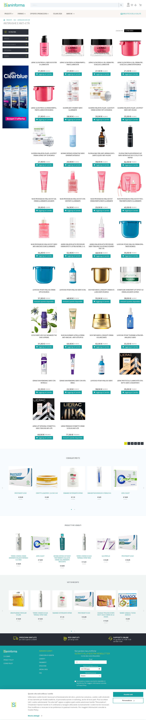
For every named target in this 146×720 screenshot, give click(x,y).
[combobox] (76, 5)
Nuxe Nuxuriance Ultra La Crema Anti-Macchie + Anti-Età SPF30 (72, 336)
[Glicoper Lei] (106, 543)
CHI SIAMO (7, 656)
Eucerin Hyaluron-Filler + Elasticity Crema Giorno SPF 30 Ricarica (101, 109)
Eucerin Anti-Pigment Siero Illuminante (72, 109)
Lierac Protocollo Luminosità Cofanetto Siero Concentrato (130, 382)
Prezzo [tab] (6, 39)
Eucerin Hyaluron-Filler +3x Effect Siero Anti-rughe (130, 109)
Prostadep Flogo (21, 493)
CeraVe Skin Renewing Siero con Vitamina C (73, 382)
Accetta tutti (128, 694)
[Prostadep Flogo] (21, 478)
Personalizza (127, 700)
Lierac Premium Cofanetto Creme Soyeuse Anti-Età (73, 427)
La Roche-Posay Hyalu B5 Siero (102, 381)
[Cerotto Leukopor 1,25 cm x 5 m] (47, 478)
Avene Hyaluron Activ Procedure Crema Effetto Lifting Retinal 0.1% (73, 245)
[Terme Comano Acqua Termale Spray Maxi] (84, 543)
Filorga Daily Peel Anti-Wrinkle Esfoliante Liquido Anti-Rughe (101, 154)
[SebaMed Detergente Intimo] (73, 478)
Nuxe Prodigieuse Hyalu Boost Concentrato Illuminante (73, 200)
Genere (87, 673)
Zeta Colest (125, 493)
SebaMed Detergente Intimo (73, 493)
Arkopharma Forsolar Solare (18, 614)
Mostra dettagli (33, 716)
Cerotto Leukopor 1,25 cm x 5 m (47, 493)
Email (90, 659)
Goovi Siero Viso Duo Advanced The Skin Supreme (44, 336)
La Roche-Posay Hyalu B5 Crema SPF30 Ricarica (44, 291)
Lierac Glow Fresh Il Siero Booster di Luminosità (44, 63)
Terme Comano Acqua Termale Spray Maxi (84, 557)
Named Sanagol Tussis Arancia (128, 614)
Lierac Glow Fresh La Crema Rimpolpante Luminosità (73, 63)
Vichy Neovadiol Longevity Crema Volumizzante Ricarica (101, 291)
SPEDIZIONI (42, 666)
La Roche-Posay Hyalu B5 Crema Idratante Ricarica (130, 245)
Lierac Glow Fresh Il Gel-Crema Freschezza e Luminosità (101, 63)
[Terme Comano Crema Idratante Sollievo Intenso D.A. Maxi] (18, 543)
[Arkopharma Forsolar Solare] (18, 600)
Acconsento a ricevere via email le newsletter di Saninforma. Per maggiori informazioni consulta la (91, 683)
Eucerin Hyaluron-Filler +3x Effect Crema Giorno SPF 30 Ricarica (44, 154)
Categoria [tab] (7, 50)
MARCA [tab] (6, 56)
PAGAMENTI (42, 662)
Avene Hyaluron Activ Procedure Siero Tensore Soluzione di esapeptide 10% (101, 246)
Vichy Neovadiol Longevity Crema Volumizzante (101, 336)
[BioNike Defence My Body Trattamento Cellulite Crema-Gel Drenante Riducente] (62, 543)
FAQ (40, 673)
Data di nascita (87, 666)
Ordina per (119, 31)
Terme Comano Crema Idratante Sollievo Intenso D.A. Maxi (18, 558)
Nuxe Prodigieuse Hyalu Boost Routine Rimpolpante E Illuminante (130, 200)
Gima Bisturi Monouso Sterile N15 (99, 493)
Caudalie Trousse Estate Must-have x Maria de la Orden (105, 615)
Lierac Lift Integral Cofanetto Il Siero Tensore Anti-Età (44, 427)
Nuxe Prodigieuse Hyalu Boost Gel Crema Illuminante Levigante (44, 200)
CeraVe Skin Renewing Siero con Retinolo (44, 382)
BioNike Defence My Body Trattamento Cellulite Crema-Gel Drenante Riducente (62, 559)
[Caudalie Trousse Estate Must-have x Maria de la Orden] (106, 600)
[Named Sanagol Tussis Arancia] (128, 600)
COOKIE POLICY (8, 663)
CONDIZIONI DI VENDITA (46, 655)
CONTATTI (42, 659)
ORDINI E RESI (43, 669)
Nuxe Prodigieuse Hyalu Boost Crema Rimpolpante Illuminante (101, 200)
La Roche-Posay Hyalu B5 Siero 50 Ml (73, 290)
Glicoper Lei (106, 556)
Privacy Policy (82, 685)
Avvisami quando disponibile (44, 301)
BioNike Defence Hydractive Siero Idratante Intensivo (73, 154)
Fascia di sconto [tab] (10, 44)
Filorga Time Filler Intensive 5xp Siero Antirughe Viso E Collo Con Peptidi (130, 155)
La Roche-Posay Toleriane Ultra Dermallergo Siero (130, 336)
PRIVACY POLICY (9, 660)
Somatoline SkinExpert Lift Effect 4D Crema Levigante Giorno (130, 291)
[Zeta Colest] (125, 478)
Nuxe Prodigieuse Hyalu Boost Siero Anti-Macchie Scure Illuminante (44, 245)
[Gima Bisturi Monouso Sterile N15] (99, 478)
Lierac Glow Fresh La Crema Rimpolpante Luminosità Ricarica (44, 109)
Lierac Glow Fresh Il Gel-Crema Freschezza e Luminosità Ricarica (130, 63)
